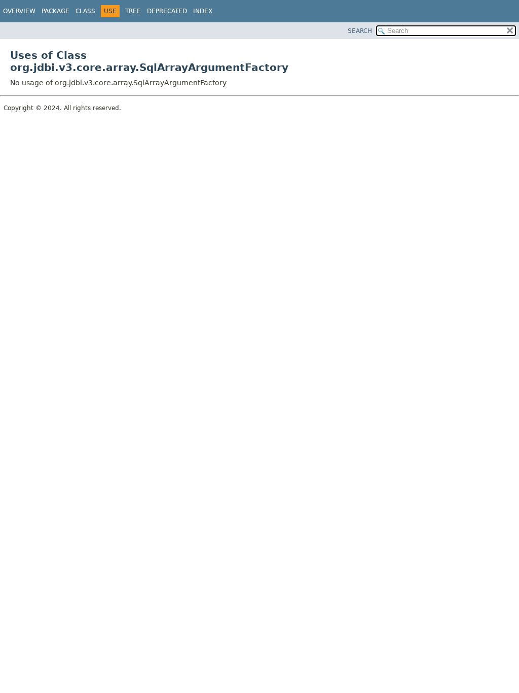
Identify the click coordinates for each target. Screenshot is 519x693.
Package (55, 11)
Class (85, 11)
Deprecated (167, 11)
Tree (133, 11)
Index (202, 11)
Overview (19, 11)
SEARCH (360, 30)
